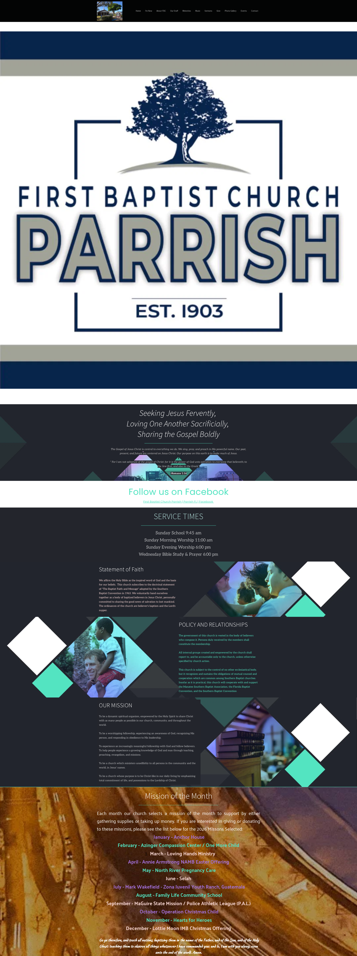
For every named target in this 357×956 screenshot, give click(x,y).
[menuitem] (138, 11)
